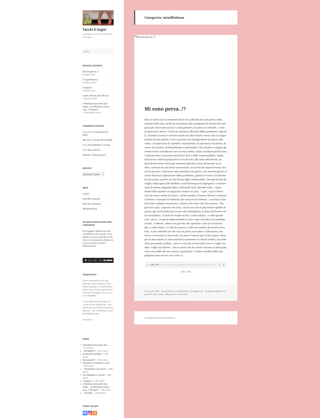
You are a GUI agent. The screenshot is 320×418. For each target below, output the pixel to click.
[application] (98, 260)
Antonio (86, 155)
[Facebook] (85, 413)
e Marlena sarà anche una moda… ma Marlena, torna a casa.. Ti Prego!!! (96, 106)
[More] (95, 413)
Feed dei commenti (92, 203)
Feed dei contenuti (91, 198)
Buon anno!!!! (94, 150)
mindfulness (169, 291)
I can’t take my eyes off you (95, 95)
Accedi (86, 193)
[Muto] (104, 260)
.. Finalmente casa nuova (94, 369)
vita (155, 294)
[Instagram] (90, 413)
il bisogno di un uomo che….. (96, 345)
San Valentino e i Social (99, 145)
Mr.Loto (86, 140)
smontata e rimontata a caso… (97, 363)
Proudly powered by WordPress (159, 317)
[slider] (109, 260)
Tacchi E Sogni (94, 29)
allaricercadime (214, 291)
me (224, 291)
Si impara (87, 87)
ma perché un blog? (102, 140)
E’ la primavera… (91, 79)
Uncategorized (196, 291)
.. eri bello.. (88, 393)
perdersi (148, 294)
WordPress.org (90, 208)
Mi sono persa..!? (90, 71)
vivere (161, 294)
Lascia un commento (177, 294)
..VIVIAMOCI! (89, 351)
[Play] (86, 260)
